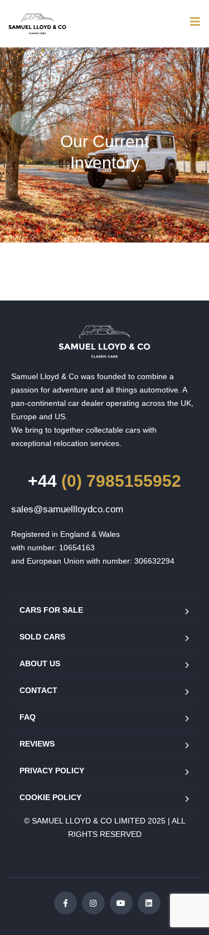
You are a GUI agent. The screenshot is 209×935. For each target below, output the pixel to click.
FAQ (28, 717)
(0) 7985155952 (104, 481)
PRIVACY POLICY (52, 770)
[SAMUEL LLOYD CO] (104, 341)
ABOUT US (40, 663)
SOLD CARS (42, 636)
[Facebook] (65, 903)
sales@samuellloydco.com (67, 509)
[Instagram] (93, 903)
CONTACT (38, 690)
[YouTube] (121, 903)
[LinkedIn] (149, 903)
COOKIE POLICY (50, 797)
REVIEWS (37, 743)
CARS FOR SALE (51, 609)
